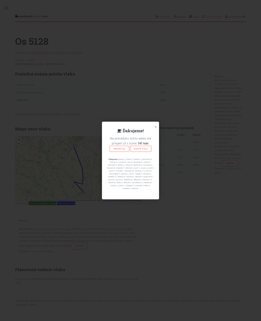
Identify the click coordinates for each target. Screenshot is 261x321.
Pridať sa (119, 149)
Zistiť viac (140, 149)
